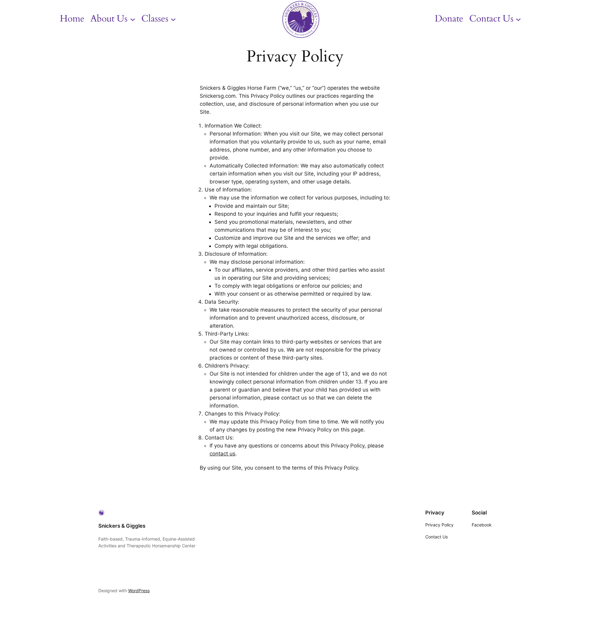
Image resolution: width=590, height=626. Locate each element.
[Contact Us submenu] (518, 19)
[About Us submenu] (133, 19)
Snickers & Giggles (121, 526)
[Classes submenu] (173, 19)
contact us (222, 454)
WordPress (139, 590)
